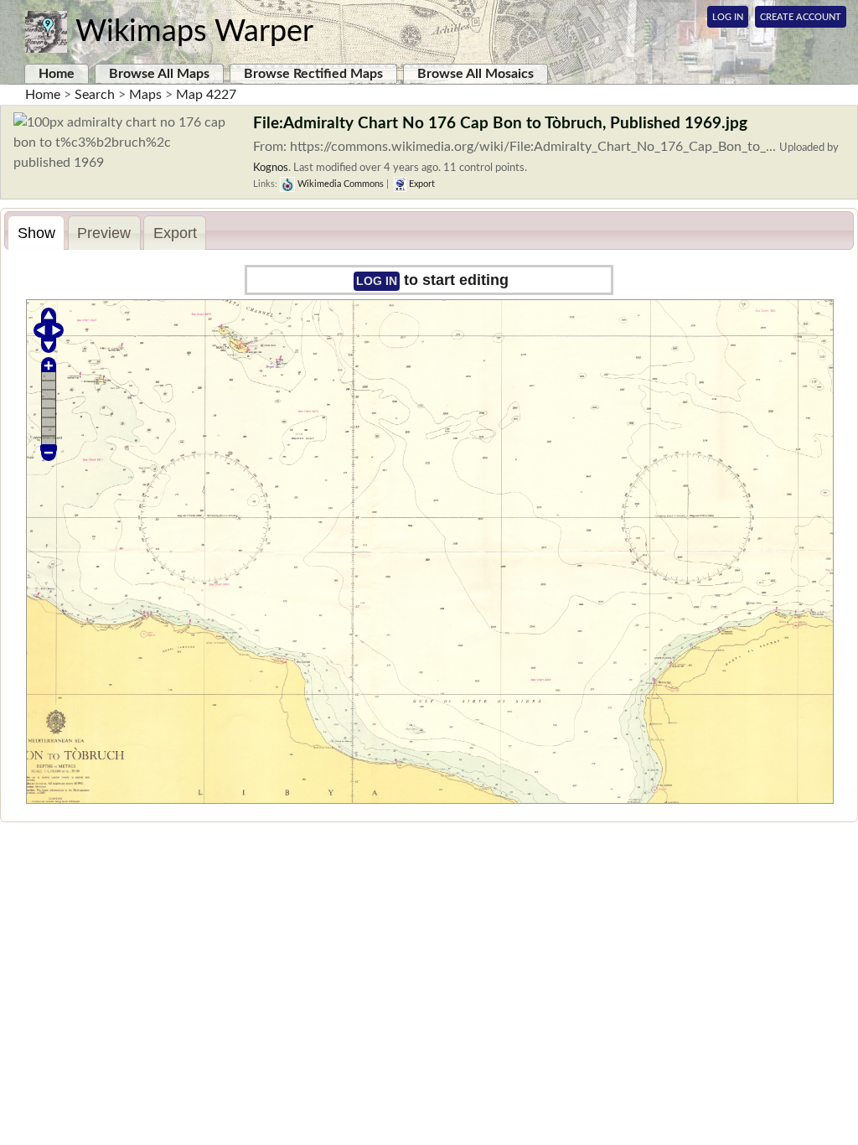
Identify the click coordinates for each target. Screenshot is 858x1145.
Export (420, 184)
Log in (376, 281)
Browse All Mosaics (475, 73)
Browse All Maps (159, 73)
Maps (145, 94)
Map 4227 (206, 94)
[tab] (36, 232)
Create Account (800, 17)
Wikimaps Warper (194, 32)
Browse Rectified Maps (313, 73)
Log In (727, 17)
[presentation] (36, 233)
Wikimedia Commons (339, 184)
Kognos (270, 168)
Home (57, 73)
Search (95, 94)
